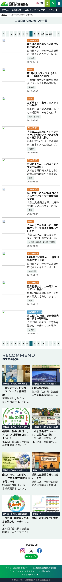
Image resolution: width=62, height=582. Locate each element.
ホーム (5, 9)
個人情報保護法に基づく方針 (44, 568)
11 (46, 34)
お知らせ (16, 9)
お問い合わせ (46, 571)
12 (50, 34)
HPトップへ (31, 556)
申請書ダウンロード (32, 574)
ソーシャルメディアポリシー (24, 571)
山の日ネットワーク (35, 9)
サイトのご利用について (18, 568)
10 (42, 34)
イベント (53, 9)
